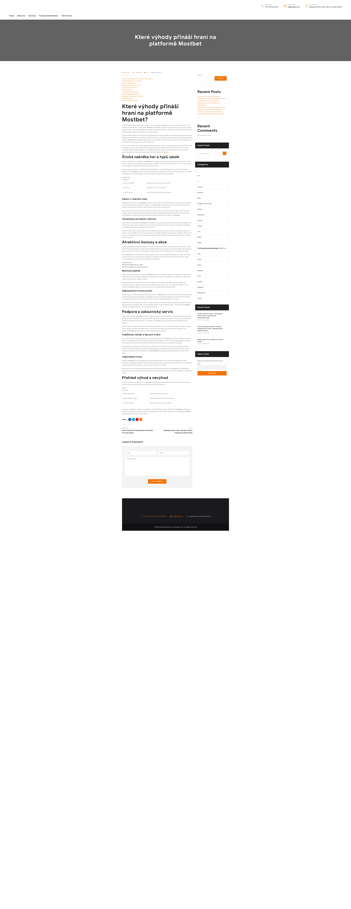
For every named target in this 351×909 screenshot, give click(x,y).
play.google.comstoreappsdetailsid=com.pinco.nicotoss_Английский (211, 248)
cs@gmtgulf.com (293, 7)
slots (199, 276)
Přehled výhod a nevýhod (129, 100)
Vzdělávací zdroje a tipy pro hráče (132, 96)
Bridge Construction (204, 204)
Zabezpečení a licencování (130, 92)
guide (199, 226)
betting (200, 192)
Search (199, 75)
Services (32, 16)
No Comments (157, 72)
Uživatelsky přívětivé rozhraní (131, 85)
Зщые (199, 298)
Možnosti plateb (127, 90)
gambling (200, 215)
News (199, 237)
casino (199, 209)
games (199, 220)
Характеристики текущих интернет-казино (211, 107)
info (198, 231)
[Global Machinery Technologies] (23, 6)
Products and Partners (48, 16)
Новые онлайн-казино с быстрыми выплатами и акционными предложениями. (209, 316)
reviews (200, 270)
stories (199, 282)
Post (147, 72)
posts (199, 259)
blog (199, 198)
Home (11, 16)
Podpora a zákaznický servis (130, 94)
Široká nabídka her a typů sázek (131, 81)
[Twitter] (133, 419)
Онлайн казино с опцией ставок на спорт (210, 114)
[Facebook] (129, 419)
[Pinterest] (137, 419)
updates (200, 287)
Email (198, 364)
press (199, 265)
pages (199, 243)
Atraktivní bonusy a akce (129, 87)
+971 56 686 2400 (160, 516)
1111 (198, 176)
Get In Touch (67, 16)
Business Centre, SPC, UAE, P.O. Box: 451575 (325, 7)
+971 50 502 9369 (271, 7)
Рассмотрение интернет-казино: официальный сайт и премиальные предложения (208, 103)
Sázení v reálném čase (129, 83)
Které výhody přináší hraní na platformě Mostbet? (137, 79)
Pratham (127, 72)
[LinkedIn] (140, 419)
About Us (21, 16)
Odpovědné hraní (127, 98)
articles (200, 187)
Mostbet (166, 152)
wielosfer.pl (201, 293)
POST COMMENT (157, 481)
